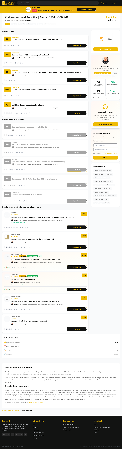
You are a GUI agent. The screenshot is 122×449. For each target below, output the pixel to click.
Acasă (4, 410)
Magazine (10, 410)
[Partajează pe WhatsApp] (16, 46)
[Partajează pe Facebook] (11, 46)
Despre (40, 24)
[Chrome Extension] (12, 434)
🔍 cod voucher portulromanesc (104, 185)
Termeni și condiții (68, 424)
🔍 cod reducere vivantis (101, 203)
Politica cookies (67, 430)
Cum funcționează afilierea (102, 427)
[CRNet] (9, 3)
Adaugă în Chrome (106, 124)
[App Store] (25, 434)
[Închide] (117, 103)
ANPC (95, 424)
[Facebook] (4, 434)
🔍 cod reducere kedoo (101, 192)
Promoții (21, 24)
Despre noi (36, 430)
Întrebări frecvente (50, 24)
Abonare (105, 157)
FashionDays (33, 403)
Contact (35, 438)
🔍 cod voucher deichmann (102, 170)
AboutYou (41, 403)
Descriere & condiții (10, 185)
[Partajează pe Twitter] (14, 46)
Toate (7, 24)
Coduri (14, 24)
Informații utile (31, 24)
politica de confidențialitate (110, 153)
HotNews (96, 430)
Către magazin (104, 49)
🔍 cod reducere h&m (101, 199)
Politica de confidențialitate (71, 427)
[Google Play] (21, 434)
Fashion (17, 410)
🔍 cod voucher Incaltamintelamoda (105, 196)
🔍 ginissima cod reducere (102, 188)
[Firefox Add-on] (17, 434)
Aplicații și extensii (38, 435)
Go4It (95, 432)
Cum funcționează (38, 432)
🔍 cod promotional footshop (103, 181)
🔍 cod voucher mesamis (101, 178)
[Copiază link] (19, 46)
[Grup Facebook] (8, 434)
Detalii (6, 45)
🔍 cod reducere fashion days (103, 174)
